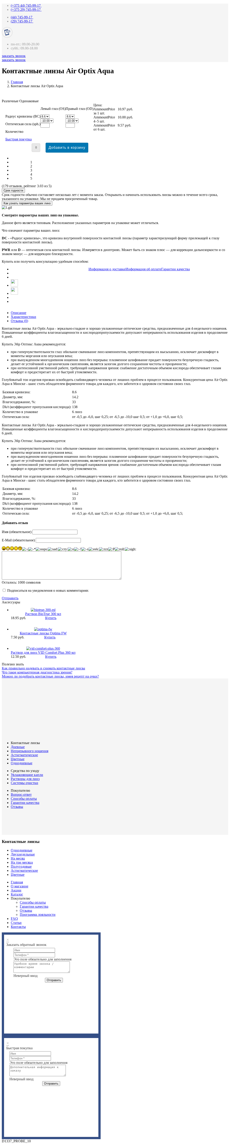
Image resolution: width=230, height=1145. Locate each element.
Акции (16, 890)
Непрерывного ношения (29, 751)
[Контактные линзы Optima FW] (43, 629)
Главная (17, 82)
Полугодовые (21, 866)
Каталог (17, 894)
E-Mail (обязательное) (18, 540)
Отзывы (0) (19, 321)
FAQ (14, 918)
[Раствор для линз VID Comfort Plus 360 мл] (43, 648)
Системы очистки (24, 783)
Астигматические (24, 755)
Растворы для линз (25, 779)
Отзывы (17, 807)
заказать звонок (14, 56)
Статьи (16, 923)
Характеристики (23, 317)
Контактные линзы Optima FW (43, 633)
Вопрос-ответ (21, 794)
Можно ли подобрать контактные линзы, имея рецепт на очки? (50, 676)
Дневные (18, 747)
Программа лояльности (37, 914)
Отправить (10, 598)
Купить (50, 618)
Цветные (17, 759)
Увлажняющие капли (27, 775)
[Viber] (14, 293)
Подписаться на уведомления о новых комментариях (47, 590)
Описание (18, 313)
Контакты (18, 927)
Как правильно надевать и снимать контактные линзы (43, 668)
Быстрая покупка (18, 139)
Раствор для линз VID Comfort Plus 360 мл (43, 652)
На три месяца (22, 862)
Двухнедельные (23, 854)
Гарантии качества (25, 803)
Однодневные (21, 763)
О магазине (19, 886)
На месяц (18, 858)
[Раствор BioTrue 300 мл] (43, 610)
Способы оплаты (24, 798)
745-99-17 (26, 5)
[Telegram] (14, 285)
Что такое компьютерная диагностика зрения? (37, 672)
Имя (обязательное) (16, 532)
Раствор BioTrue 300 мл (43, 614)
